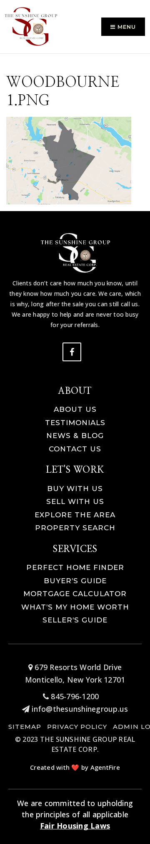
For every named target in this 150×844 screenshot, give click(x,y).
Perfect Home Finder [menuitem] (75, 567)
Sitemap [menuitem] (24, 727)
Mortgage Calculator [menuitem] (75, 594)
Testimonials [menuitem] (75, 422)
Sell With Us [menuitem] (75, 501)
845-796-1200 (74, 696)
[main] (75, 102)
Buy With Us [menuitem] (75, 488)
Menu (125, 26)
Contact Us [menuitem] (75, 449)
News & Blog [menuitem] (75, 435)
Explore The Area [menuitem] (75, 515)
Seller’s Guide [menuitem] (75, 620)
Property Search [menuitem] (75, 528)
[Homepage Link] (31, 26)
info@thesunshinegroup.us (80, 709)
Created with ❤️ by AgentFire (75, 767)
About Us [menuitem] (75, 409)
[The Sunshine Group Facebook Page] (71, 352)
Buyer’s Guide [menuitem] (75, 581)
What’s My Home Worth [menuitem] (75, 607)
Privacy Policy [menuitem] (77, 727)
